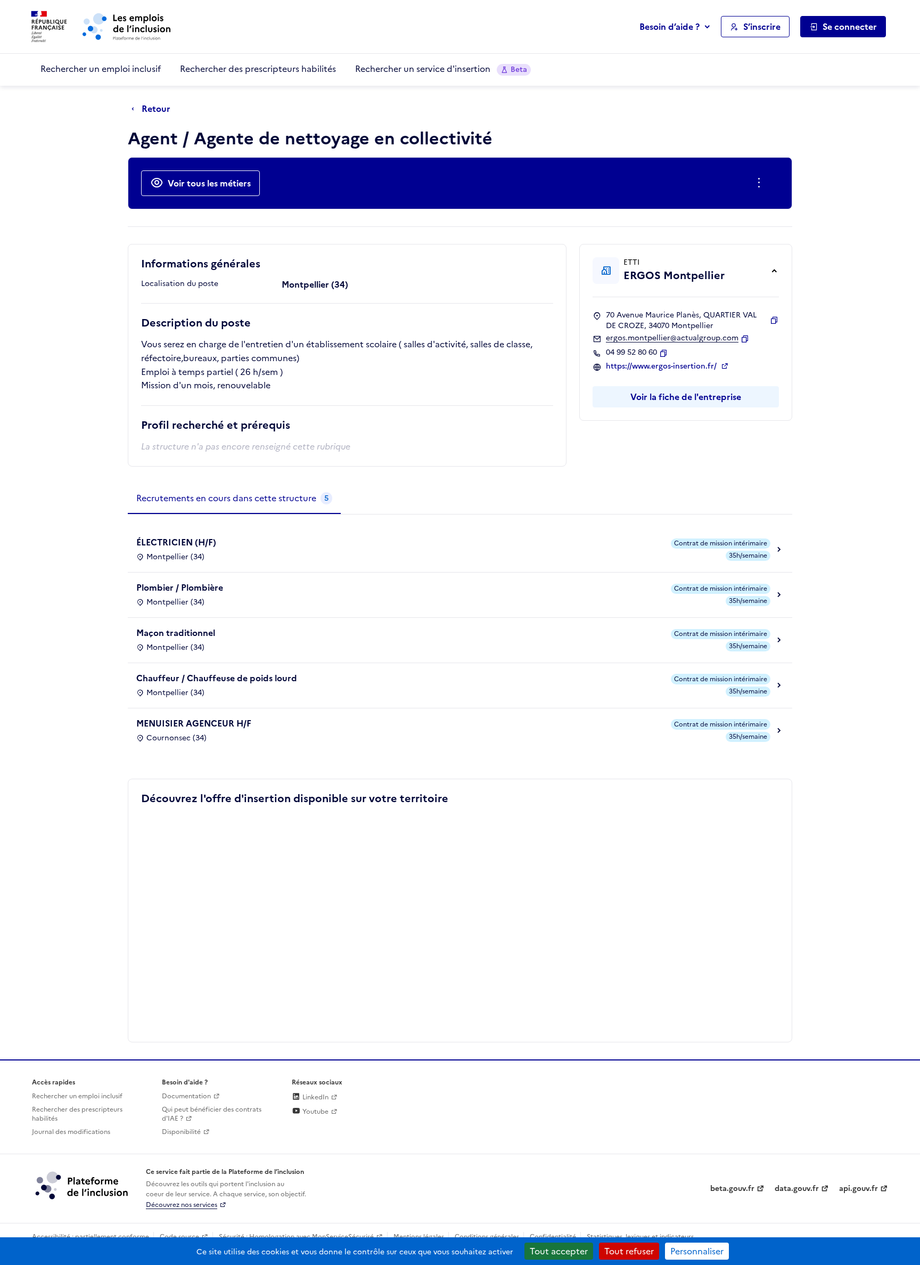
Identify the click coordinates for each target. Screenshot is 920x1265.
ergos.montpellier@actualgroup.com (672, 338)
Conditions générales (487, 1237)
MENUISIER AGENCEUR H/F (193, 723)
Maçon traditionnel (175, 632)
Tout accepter (559, 1251)
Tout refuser (629, 1251)
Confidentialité (553, 1237)
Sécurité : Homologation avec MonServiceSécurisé (296, 1237)
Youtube (314, 1111)
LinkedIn (314, 1097)
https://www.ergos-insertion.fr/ (662, 366)
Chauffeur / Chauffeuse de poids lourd (216, 678)
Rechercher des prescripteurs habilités (258, 68)
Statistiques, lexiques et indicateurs (640, 1237)
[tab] (234, 498)
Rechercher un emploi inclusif (100, 68)
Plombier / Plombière (179, 587)
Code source (179, 1237)
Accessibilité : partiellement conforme (90, 1237)
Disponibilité (181, 1132)
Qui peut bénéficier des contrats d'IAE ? (211, 1114)
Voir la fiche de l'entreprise (685, 396)
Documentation (186, 1096)
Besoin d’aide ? (669, 26)
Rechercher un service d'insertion (441, 68)
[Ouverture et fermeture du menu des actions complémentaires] (761, 183)
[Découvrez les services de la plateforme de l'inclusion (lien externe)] (82, 1185)
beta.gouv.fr (732, 1188)
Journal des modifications (71, 1132)
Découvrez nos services (181, 1205)
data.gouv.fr (797, 1188)
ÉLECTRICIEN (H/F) (176, 542)
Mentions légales (418, 1237)
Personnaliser (697, 1251)
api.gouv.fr (858, 1188)
